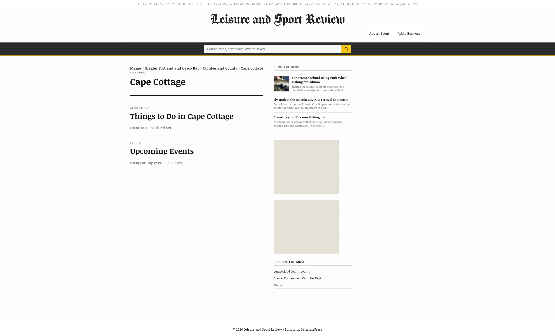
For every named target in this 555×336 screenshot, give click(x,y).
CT (173, 4)
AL (139, 4)
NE (283, 4)
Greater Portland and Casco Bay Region (299, 278)
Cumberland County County (292, 271)
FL (184, 4)
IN (209, 4)
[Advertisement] (306, 167)
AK (144, 4)
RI (353, 4)
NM (306, 4)
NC (318, 4)
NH (295, 4)
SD (364, 4)
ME (236, 4)
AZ (150, 4)
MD (242, 4)
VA (392, 4)
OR (342, 4)
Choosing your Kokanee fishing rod (299, 117)
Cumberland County (220, 68)
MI (253, 4)
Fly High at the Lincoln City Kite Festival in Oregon (311, 99)
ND (324, 4)
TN (370, 4)
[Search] (346, 49)
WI (409, 4)
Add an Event (379, 33)
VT (386, 4)
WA (398, 4)
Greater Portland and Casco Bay (172, 68)
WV (404, 4)
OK (336, 4)
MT (278, 4)
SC (358, 4)
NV (289, 4)
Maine (135, 68)
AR (156, 4)
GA (190, 4)
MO (271, 4)
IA (214, 4)
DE (179, 4)
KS (219, 4)
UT (381, 4)
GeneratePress (311, 329)
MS (265, 4)
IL (205, 4)
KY (225, 4)
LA (230, 4)
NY (312, 4)
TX (375, 4)
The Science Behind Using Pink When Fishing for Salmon (319, 79)
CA (161, 4)
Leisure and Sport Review (278, 18)
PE (347, 4)
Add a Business (409, 33)
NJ (300, 4)
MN (259, 4)
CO (167, 4)
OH (330, 4)
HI (195, 4)
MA (248, 4)
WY (415, 4)
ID (200, 4)
